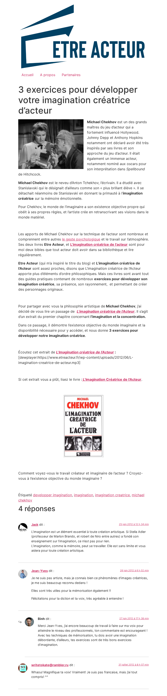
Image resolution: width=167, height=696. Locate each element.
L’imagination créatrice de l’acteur (99, 244)
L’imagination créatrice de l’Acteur (106, 311)
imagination (83, 495)
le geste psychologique (81, 239)
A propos (47, 75)
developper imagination (52, 495)
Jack (34, 524)
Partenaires (71, 75)
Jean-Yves (39, 571)
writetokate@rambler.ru (49, 665)
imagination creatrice (112, 495)
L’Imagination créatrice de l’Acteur (85, 352)
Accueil (27, 75)
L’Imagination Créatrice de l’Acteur (111, 379)
